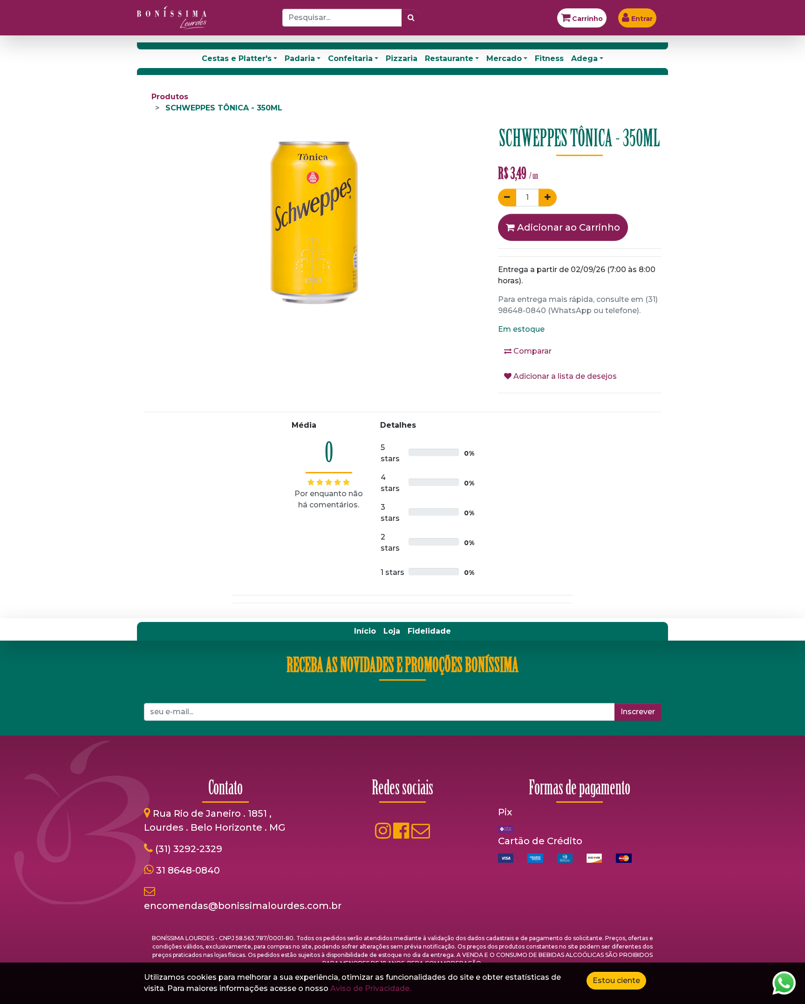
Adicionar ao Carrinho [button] (567, 227)
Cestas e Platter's (237, 58)
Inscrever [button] (638, 711)
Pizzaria (401, 58)
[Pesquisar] (411, 18)
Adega (584, 58)
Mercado (504, 58)
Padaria (300, 58)
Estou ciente (616, 980)
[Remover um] (507, 197)
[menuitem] (365, 631)
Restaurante (449, 58)
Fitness (549, 58)
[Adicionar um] (548, 197)
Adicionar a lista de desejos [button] (564, 376)
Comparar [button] (532, 351)
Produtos (169, 96)
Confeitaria (350, 58)
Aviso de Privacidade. (370, 988)
